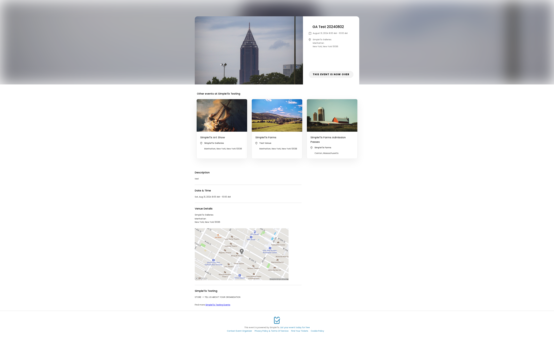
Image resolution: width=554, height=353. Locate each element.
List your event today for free (295, 327)
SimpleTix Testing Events (217, 304)
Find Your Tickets (299, 330)
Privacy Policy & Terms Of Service (272, 330)
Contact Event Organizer (239, 330)
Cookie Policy (317, 330)
